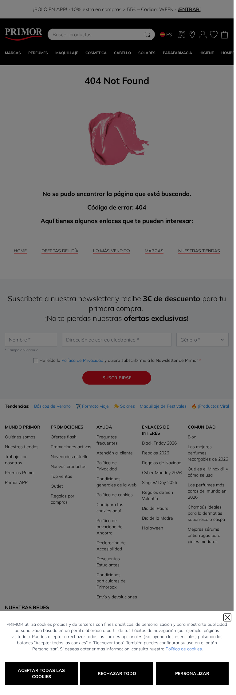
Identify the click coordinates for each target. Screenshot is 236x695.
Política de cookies (184, 649)
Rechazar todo (117, 673)
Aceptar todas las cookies (41, 673)
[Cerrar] (227, 617)
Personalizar (192, 673)
